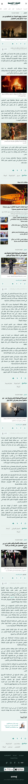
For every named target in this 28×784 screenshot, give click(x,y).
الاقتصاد (5, 7)
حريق (18, 174)
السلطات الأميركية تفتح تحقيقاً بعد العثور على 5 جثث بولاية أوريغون (15, 253)
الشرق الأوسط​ (19, 7)
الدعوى (12, 596)
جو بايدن (10, 746)
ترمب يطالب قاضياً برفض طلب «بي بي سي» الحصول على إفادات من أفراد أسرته (15, 544)
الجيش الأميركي (16, 527)
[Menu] (26, 3)
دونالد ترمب (17, 742)
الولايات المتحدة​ (15, 11)
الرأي (10, 7)
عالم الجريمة (8, 382)
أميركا (5, 174)
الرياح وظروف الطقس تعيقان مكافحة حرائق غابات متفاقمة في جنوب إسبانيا (19, 218)
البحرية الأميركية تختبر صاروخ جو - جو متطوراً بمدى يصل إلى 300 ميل (14, 398)
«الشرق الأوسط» (19, 279)
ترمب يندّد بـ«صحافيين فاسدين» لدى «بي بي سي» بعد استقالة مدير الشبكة (11, 724)
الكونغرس (17, 746)
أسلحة (8, 527)
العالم (13, 7)
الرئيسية (25, 7)
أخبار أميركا (12, 174)
